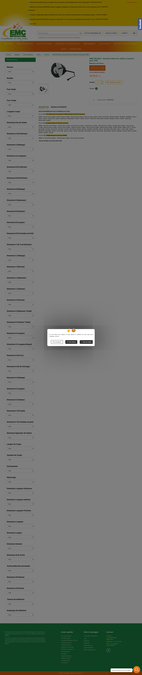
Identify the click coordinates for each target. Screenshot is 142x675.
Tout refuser (72, 342)
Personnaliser (57, 342)
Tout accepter (86, 342)
